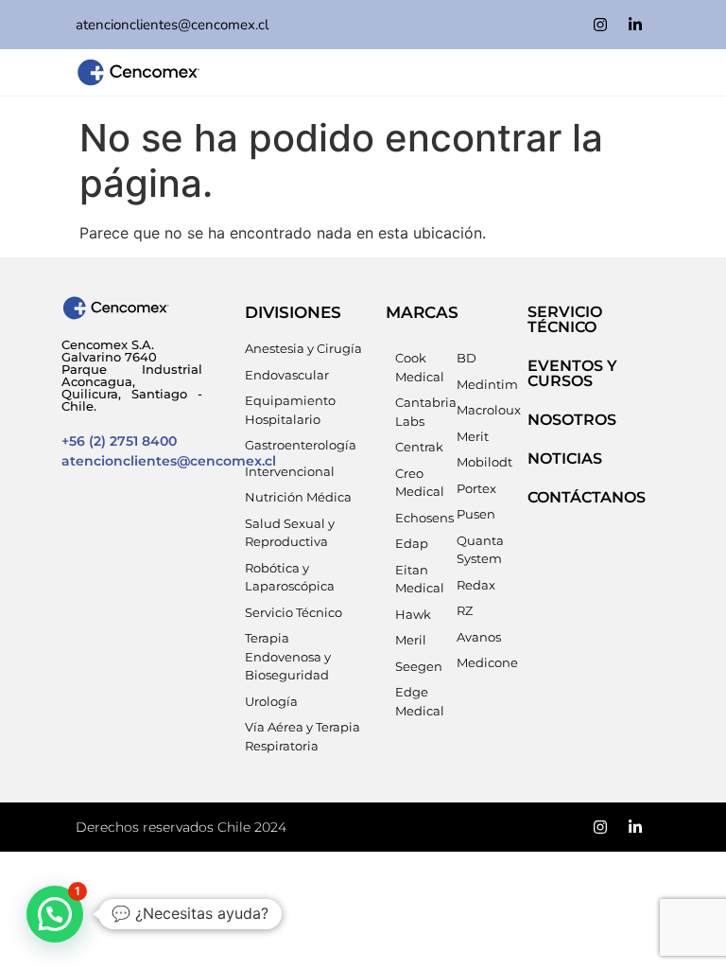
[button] (54, 914)
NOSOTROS (571, 420)
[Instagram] (600, 24)
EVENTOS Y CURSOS (572, 373)
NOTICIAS (564, 458)
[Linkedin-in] (635, 24)
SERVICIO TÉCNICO (564, 319)
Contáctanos (586, 497)
